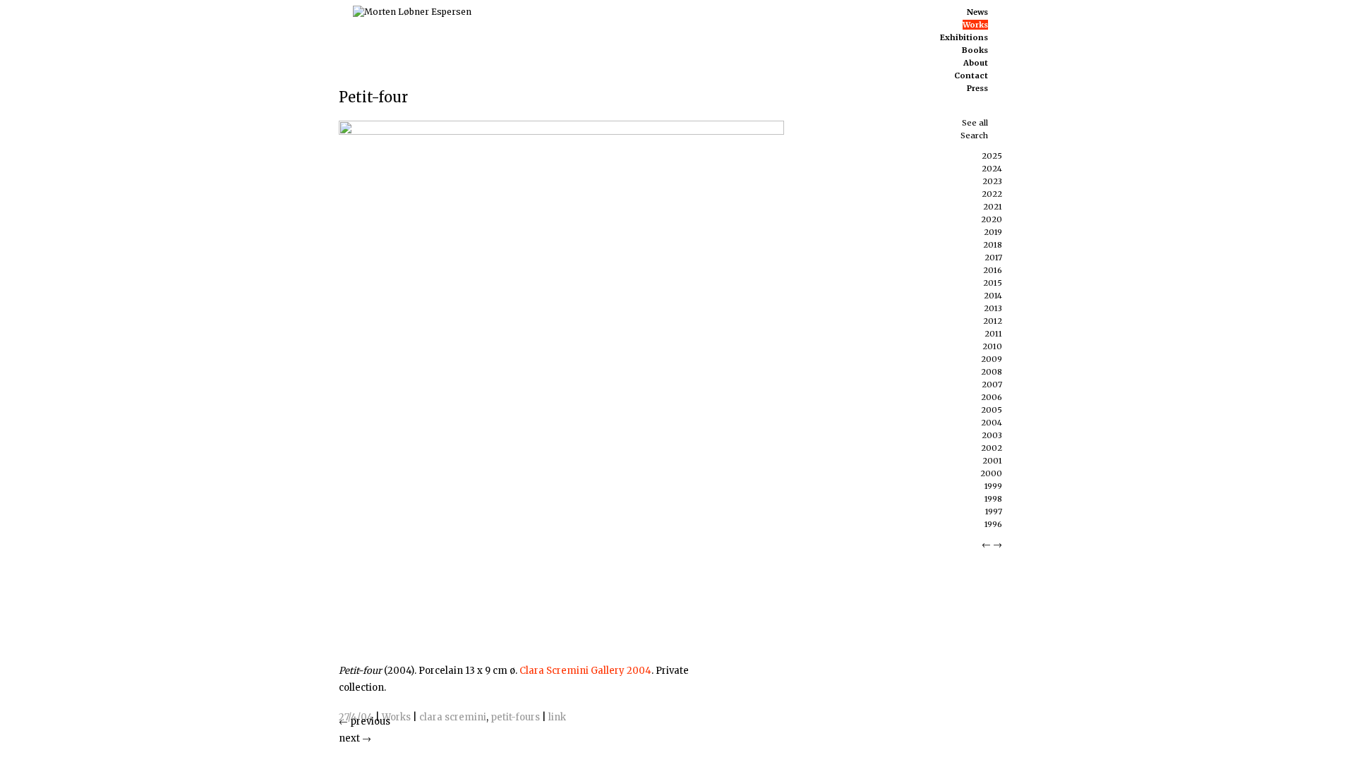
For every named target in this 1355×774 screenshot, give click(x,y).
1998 (993, 499)
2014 (993, 296)
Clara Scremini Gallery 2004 (585, 671)
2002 (991, 448)
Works (396, 717)
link (557, 717)
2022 (992, 194)
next (355, 738)
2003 (992, 435)
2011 (993, 334)
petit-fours (515, 717)
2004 (991, 423)
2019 (993, 232)
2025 (992, 156)
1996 (993, 524)
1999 (993, 486)
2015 (992, 283)
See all (975, 123)
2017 (993, 257)
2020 (991, 219)
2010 (992, 346)
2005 (991, 410)
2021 (992, 207)
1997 (993, 511)
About (975, 63)
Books (975, 50)
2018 (992, 245)
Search (974, 135)
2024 (992, 169)
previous (364, 721)
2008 (991, 372)
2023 (992, 181)
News (977, 12)
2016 (992, 270)
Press (977, 88)
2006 (991, 397)
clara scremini (452, 717)
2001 (992, 461)
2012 (992, 321)
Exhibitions (964, 37)
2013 (993, 308)
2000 (991, 473)
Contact (971, 75)
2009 (991, 359)
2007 (992, 384)
